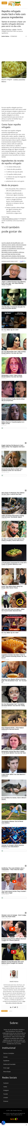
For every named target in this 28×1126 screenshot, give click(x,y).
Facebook (5, 1083)
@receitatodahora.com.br (10, 219)
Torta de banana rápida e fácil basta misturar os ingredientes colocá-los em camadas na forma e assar (13, 248)
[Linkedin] (10, 1007)
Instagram (6, 1090)
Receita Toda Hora (6, 29)
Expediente (6, 1060)
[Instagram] (17, 1007)
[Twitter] (15, 1007)
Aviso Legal (6, 1068)
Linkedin (5, 1097)
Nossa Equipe (7, 1071)
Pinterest (5, 1101)
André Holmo (5, 36)
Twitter (5, 1086)
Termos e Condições (8, 1053)
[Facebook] (13, 1007)
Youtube (5, 1094)
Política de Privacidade (9, 1064)
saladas (14, 29)
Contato (5, 1057)
